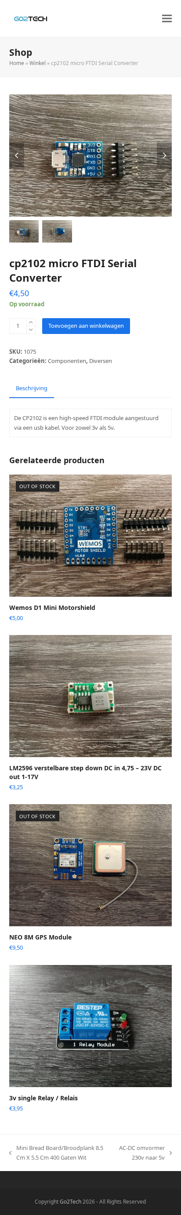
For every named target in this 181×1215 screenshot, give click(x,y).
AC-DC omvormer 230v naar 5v (142, 1153)
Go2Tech (70, 1201)
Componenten (67, 361)
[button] (167, 18)
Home (16, 63)
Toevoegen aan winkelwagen (86, 326)
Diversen (100, 361)
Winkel (37, 63)
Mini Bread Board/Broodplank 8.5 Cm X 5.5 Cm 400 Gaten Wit (56, 1153)
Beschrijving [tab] (31, 388)
